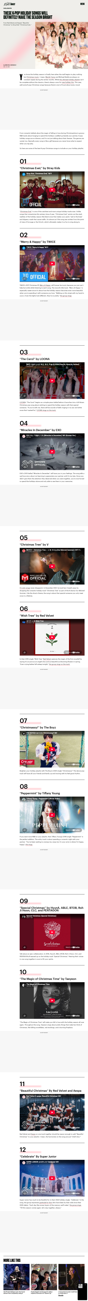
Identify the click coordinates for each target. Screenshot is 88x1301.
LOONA (22, 402)
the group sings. (66, 296)
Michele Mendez (10, 65)
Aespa (33, 1134)
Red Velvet (47, 659)
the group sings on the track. (59, 664)
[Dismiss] (85, 1285)
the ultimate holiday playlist (70, 80)
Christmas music (33, 77)
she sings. (29, 844)
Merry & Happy (45, 285)
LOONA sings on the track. (46, 410)
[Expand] (79, 1285)
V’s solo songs (25, 588)
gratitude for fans (45, 1202)
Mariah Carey (50, 77)
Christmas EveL (25, 211)
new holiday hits (68, 82)
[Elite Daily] (9, 4)
